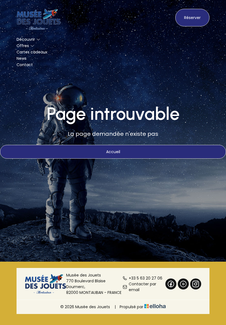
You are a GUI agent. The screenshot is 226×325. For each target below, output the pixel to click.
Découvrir (26, 39)
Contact (25, 64)
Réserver (192, 17)
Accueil (113, 152)
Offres (23, 45)
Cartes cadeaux (32, 52)
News (21, 58)
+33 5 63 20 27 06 (145, 278)
